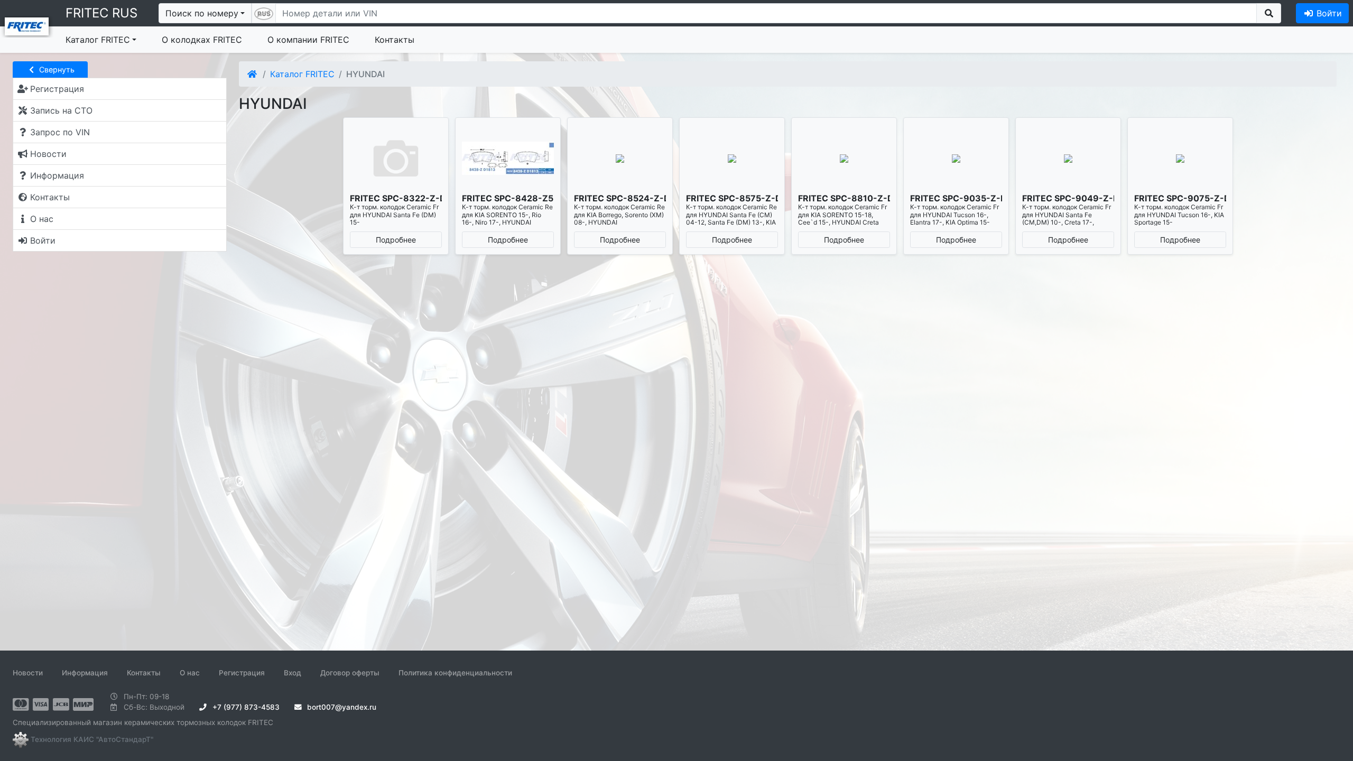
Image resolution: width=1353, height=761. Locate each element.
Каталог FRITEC (98, 39)
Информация (85, 673)
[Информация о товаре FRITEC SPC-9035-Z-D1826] (956, 158)
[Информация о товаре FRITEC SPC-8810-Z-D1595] (844, 158)
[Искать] (1268, 13)
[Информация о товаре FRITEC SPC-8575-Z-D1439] (732, 158)
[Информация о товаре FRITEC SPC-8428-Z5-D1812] (508, 158)
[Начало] (252, 74)
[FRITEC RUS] (27, 25)
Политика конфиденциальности (455, 673)
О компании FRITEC (308, 39)
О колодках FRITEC (202, 39)
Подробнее (396, 239)
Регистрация (242, 673)
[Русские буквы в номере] (264, 13)
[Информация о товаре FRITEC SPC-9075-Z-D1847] (1180, 158)
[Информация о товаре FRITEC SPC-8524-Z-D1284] (620, 158)
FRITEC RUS (101, 13)
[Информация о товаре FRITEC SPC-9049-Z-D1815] (1068, 158)
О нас (190, 673)
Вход (292, 673)
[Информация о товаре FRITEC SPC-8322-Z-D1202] (396, 158)
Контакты (394, 39)
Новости (28, 673)
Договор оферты (349, 673)
